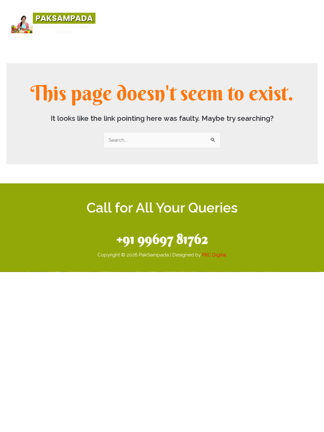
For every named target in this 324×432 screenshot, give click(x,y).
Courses (151, 11)
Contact (165, 33)
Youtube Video (268, 11)
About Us (123, 33)
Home (117, 11)
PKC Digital (214, 255)
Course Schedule (205, 11)
